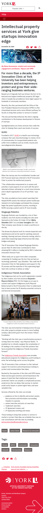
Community (23, 445)
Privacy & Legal (6, 505)
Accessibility (5, 507)
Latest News (14, 431)
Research (28, 450)
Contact (4, 495)
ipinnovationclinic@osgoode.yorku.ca (15, 422)
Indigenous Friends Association (16, 355)
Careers (4, 509)
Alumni (4, 445)
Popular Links (17, 9)
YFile (4, 14)
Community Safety (7, 503)
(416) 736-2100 (6, 497)
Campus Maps (6, 499)
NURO (16, 135)
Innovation (34, 445)
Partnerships (16, 450)
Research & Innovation (31, 431)
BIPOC (13, 445)
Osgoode (5, 450)
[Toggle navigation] (4, 19)
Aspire (4, 431)
